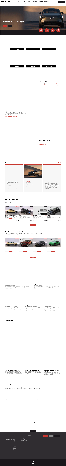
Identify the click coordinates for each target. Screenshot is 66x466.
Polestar (46, 83)
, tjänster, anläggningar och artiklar (24, 3)
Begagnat (7, 435)
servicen (58, 85)
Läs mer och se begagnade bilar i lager (11, 116)
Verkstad (19, 1)
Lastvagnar (41, 1)
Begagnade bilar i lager (9, 439)
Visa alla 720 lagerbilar (61, 1)
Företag (24, 1)
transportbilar (57, 83)
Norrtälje (14, 442)
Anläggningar (29, 1)
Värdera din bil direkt (42, 144)
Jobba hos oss (23, 439)
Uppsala (14, 448)
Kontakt (29, 435)
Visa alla (33, 225)
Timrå (14, 447)
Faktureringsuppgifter (24, 440)
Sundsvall (14, 446)
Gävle (14, 438)
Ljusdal (14, 440)
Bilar (16, 1)
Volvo (43, 83)
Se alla (59, 162)
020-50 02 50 (30, 438)
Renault (49, 83)
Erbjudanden (35, 1)
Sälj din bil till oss (8, 438)
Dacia (52, 83)
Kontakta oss (46, 1)
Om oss (22, 435)
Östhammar (15, 449)
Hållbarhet (22, 438)
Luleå (14, 441)
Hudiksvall (14, 439)
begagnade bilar (46, 84)
